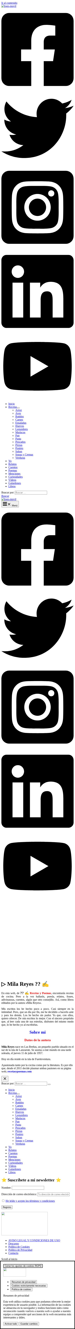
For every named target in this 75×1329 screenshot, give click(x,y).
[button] (5, 495)
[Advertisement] (37, 939)
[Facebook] (37, 90)
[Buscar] (49, 1084)
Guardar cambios (29, 1323)
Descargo (13, 1243)
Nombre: (6, 1187)
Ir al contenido (9, 2)
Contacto (13, 1253)
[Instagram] (37, 248)
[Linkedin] (37, 332)
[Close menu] (4, 1079)
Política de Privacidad (20, 1249)
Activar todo (11, 1323)
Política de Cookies (19, 1246)
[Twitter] (37, 163)
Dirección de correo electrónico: (19, 1194)
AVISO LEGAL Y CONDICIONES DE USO (34, 1240)
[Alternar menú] (18, 407)
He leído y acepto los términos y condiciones (30, 1200)
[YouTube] (37, 397)
